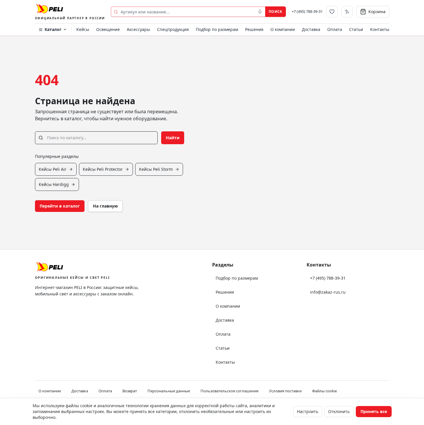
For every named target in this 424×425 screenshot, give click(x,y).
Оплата (334, 29)
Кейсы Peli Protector (103, 169)
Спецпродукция (173, 29)
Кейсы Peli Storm (156, 169)
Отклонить (339, 411)
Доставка (311, 29)
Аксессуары (138, 29)
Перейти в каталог (60, 206)
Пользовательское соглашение (229, 390)
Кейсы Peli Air (52, 169)
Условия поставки (285, 390)
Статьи (356, 29)
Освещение (108, 29)
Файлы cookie (324, 390)
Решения (254, 29)
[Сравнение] (347, 12)
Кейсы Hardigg (54, 184)
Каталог (53, 29)
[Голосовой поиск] (259, 11)
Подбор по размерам (217, 29)
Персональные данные (168, 390)
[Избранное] (332, 12)
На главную (105, 206)
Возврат (129, 390)
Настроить (307, 411)
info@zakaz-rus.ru (328, 292)
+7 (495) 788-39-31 (307, 11)
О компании (282, 29)
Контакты (379, 29)
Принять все (373, 411)
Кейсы (82, 29)
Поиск (275, 11)
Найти (173, 137)
